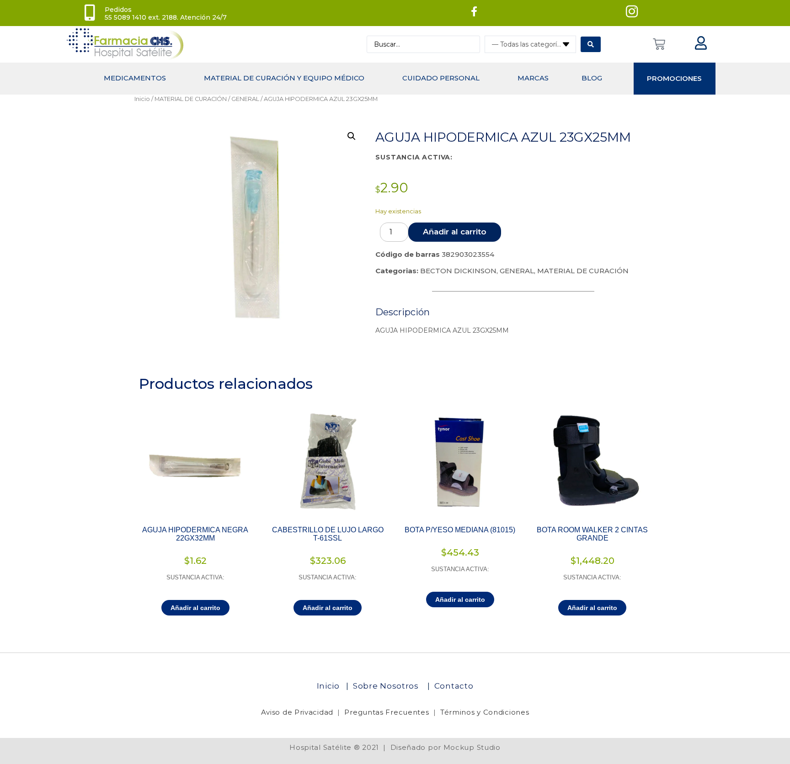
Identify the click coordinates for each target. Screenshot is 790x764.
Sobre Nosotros (387, 685)
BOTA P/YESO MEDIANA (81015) (460, 530)
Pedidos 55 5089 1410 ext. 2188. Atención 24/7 (166, 13)
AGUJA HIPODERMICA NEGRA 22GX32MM (195, 534)
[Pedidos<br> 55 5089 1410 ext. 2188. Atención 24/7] (89, 13)
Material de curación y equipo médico (284, 78)
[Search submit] (591, 44)
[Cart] (659, 44)
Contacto (454, 685)
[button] (351, 136)
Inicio (142, 99)
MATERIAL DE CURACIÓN (191, 99)
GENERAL (245, 99)
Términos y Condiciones (484, 712)
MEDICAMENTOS (135, 78)
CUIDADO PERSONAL (441, 78)
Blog (592, 78)
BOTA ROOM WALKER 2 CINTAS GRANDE (592, 534)
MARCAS (533, 78)
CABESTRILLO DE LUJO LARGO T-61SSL (328, 534)
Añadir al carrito (454, 231)
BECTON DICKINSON (458, 270)
